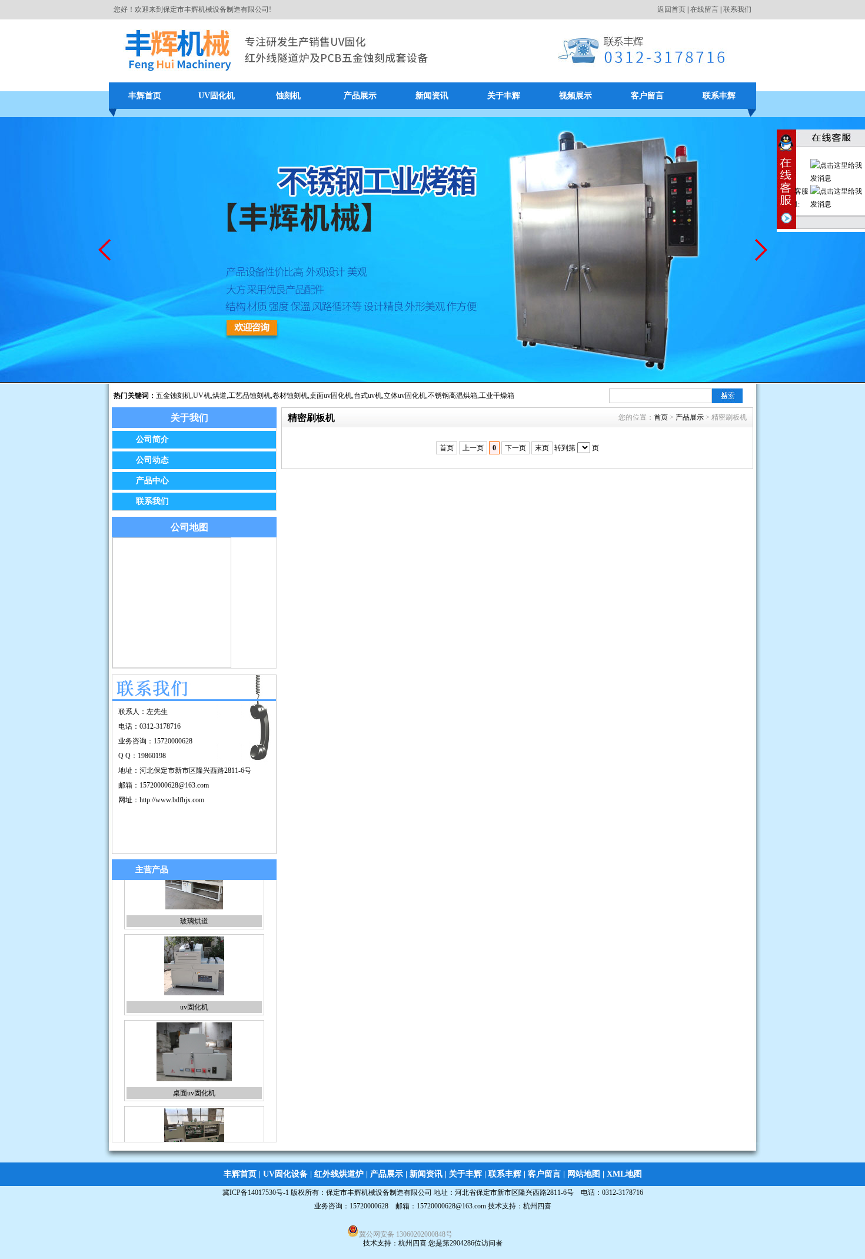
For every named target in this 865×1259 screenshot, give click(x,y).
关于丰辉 (503, 95)
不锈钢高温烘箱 (452, 395)
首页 (661, 417)
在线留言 (704, 9)
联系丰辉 (719, 95)
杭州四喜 (412, 1243)
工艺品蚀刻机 (249, 395)
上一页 (473, 448)
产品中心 (152, 480)
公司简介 (152, 439)
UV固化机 (216, 95)
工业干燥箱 (496, 395)
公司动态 (152, 460)
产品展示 (360, 95)
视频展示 (575, 95)
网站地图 (583, 1174)
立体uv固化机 (405, 395)
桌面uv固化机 (331, 395)
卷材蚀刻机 (290, 395)
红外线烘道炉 (339, 1174)
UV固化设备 (285, 1174)
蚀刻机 (288, 95)
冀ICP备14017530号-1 (255, 1192)
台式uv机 (368, 395)
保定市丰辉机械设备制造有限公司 (379, 1192)
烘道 (219, 395)
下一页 (515, 448)
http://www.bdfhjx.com (171, 800)
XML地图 (624, 1174)
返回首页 (671, 9)
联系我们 (737, 9)
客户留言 (647, 95)
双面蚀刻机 (194, 1129)
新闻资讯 (431, 95)
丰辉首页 (144, 95)
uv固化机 (194, 958)
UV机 (202, 395)
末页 (542, 448)
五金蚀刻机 (173, 395)
